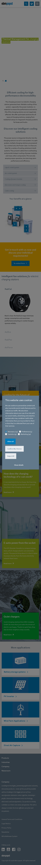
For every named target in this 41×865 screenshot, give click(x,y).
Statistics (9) (12, 434)
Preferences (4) (27, 432)
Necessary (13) (13, 432)
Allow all (10, 441)
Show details (18, 465)
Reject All (10, 456)
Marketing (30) (26, 434)
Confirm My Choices (14, 449)
